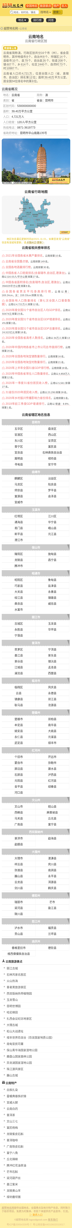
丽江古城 (12, 968)
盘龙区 (52, 428)
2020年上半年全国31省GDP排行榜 (27, 367)
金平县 (19, 786)
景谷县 (19, 661)
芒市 (52, 902)
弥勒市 (52, 762)
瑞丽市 (19, 902)
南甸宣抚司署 (15, 1043)
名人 (64, 5)
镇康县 (19, 699)
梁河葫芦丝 (14, 1178)
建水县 (52, 768)
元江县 (52, 534)
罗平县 (52, 490)
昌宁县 (52, 559)
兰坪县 (52, 933)
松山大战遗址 (15, 1031)
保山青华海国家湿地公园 (22, 1050)
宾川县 (52, 864)
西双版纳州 (36, 831)
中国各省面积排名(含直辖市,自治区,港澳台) (33, 282)
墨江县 (19, 655)
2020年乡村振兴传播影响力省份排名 (28, 398)
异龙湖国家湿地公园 (19, 1062)
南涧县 (52, 870)
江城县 (19, 667)
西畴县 (19, 812)
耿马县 (19, 705)
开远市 (52, 756)
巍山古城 (12, 1075)
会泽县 (52, 496)
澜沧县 (19, 673)
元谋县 (52, 736)
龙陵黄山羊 (14, 1190)
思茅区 (19, 649)
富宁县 (52, 824)
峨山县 (52, 528)
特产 (56, 5)
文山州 (36, 800)
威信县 (52, 603)
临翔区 (19, 687)
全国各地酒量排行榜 (18, 267)
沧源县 (52, 705)
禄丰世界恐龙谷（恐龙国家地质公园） (30, 1037)
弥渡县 (19, 870)
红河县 (52, 780)
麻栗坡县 (52, 812)
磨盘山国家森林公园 (19, 1056)
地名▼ (22, 20)
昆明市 (36, 422)
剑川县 (19, 888)
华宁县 (52, 522)
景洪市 (19, 838)
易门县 (19, 528)
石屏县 (19, 774)
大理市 (19, 858)
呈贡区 (52, 440)
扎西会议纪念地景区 (19, 1018)
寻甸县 (19, 464)
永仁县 (19, 736)
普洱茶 (11, 1115)
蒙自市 (19, 762)
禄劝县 (52, 458)
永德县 (52, 693)
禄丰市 (52, 742)
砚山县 (52, 806)
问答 (51, 20)
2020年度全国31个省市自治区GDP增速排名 (33, 319)
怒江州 (36, 921)
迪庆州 (36, 941)
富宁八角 (12, 1152)
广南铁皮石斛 (15, 1146)
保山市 (36, 547)
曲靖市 (36, 471)
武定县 (19, 742)
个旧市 (19, 756)
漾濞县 (52, 858)
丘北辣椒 (12, 1159)
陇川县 (19, 913)
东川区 (19, 440)
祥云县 (19, 864)
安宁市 (52, 464)
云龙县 (19, 882)
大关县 (19, 591)
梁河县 (19, 908)
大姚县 (52, 731)
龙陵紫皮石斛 (15, 1134)
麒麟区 (19, 478)
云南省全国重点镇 (17, 261)
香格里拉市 (19, 947)
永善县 (52, 591)
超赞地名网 (11, 28)
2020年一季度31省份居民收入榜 (27, 382)
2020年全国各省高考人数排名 (24, 337)
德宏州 (36, 895)
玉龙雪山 (12, 999)
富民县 (52, 446)
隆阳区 (19, 554)
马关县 (19, 818)
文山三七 (12, 1121)
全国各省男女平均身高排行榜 (29, 291)
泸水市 (19, 927)
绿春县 (52, 786)
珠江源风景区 (15, 1069)
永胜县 (19, 629)
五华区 (19, 428)
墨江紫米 (12, 1184)
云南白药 (12, 1108)
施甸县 (52, 554)
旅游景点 (45, 5)
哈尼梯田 (12, 1012)
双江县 (52, 699)
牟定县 (19, 725)
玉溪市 (36, 509)
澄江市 (19, 540)
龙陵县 (19, 559)
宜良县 (19, 452)
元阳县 (19, 780)
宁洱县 (52, 649)
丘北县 (52, 818)
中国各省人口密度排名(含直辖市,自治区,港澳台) (35, 272)
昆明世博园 (14, 1006)
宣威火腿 (12, 1102)
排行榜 (37, 20)
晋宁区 (19, 446)
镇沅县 (52, 661)
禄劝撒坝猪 (14, 1196)
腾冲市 (19, 565)
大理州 (36, 851)
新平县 (19, 534)
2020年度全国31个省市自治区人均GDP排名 (33, 310)
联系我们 (53, 1219)
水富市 (19, 609)
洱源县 (52, 882)
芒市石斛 (12, 1171)
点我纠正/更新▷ (35, 242)
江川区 (52, 516)
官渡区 (19, 434)
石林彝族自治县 (52, 452)
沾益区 (52, 478)
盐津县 (52, 585)
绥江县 (19, 597)
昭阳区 (19, 579)
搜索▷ (57, 12)
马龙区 (19, 484)
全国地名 (31, 5)
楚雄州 (36, 712)
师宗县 (19, 490)
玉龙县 (52, 623)
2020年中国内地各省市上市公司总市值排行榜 (34, 347)
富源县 (19, 496)
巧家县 (19, 585)
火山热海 (12, 980)
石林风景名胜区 (16, 974)
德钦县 (52, 947)
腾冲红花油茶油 (16, 1165)
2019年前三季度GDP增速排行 (25, 403)
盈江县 (52, 908)
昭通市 (36, 573)
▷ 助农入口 (36, 1214)
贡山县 (19, 933)
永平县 (52, 876)
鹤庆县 (52, 888)
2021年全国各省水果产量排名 (24, 255)
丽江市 (36, 617)
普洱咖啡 (12, 1140)
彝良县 (19, 603)
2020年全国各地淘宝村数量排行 (25, 362)
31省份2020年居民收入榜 (21, 392)
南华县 (52, 725)
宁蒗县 (19, 635)
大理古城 (12, 1025)
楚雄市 (19, 719)
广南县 (19, 824)
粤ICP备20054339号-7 (19, 1224)
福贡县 (52, 927)
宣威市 (19, 502)
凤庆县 (52, 687)
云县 (18, 693)
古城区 (19, 623)
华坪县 (52, 629)
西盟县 (52, 673)
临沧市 (36, 680)
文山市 (19, 806)
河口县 (19, 792)
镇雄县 (52, 597)
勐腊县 (19, 844)
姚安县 (19, 731)
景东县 (52, 655)
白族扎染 (12, 1089)
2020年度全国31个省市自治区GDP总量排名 (33, 328)
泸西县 (52, 774)
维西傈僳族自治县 (19, 953)
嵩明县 (19, 458)
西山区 (52, 434)
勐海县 (52, 838)
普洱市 (36, 643)
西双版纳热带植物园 (19, 993)
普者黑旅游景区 (16, 987)
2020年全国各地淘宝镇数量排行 (25, 356)
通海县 (19, 522)
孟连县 (52, 667)
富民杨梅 (12, 1127)
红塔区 (19, 516)
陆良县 (52, 484)
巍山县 (19, 876)
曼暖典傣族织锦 (16, 1096)
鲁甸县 (52, 579)
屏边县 (19, 768)
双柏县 (52, 719)
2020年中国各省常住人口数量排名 (27, 373)
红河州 (36, 750)
